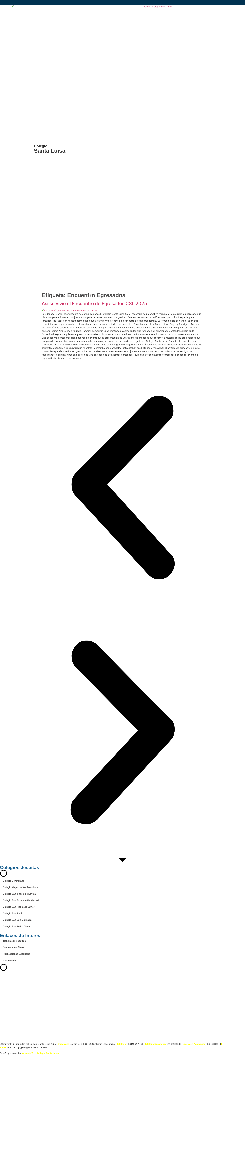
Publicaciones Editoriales (16, 954)
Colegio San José (12, 913)
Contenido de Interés (60, 1105)
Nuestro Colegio (56, 1114)
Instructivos (53, 1142)
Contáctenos (54, 1151)
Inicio (48, 1096)
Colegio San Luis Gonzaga (17, 920)
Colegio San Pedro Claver (17, 926)
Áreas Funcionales (58, 1123)
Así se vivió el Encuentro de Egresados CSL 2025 (94, 303)
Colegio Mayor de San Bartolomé (20, 887)
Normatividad (10, 960)
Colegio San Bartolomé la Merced (21, 900)
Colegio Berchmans (13, 881)
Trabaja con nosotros (14, 941)
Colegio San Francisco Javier (18, 907)
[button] (122, 487)
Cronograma (54, 1133)
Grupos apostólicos (13, 947)
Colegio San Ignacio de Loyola (19, 894)
